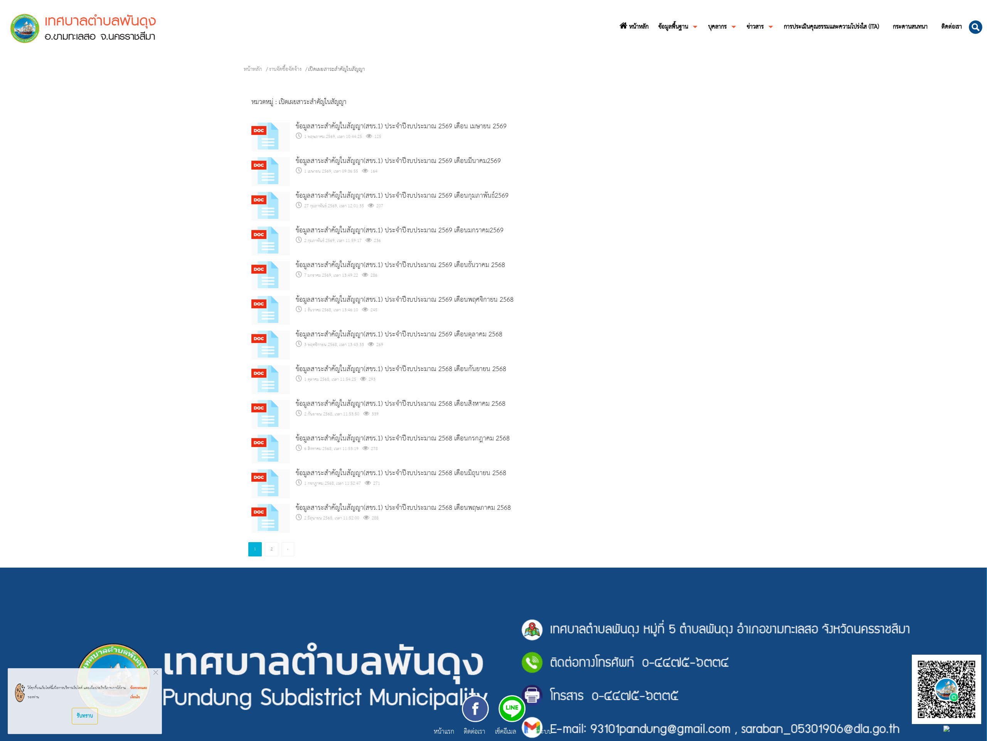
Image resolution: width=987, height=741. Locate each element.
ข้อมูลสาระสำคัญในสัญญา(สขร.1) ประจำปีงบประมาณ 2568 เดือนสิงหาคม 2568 (400, 404)
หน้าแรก (444, 732)
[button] (975, 27)
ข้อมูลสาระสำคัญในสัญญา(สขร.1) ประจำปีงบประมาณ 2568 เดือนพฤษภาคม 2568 (403, 508)
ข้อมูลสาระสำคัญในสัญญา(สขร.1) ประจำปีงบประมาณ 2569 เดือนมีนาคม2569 (398, 161)
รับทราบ (85, 716)
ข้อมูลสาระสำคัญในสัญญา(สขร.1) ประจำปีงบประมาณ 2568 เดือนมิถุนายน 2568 (401, 473)
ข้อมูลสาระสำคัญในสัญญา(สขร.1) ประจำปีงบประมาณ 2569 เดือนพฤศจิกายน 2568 (405, 300)
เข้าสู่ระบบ (539, 732)
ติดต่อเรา (474, 732)
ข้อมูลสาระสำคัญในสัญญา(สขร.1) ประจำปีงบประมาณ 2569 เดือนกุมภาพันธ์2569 (402, 196)
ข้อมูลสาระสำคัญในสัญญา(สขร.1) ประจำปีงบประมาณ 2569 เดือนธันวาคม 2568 (400, 265)
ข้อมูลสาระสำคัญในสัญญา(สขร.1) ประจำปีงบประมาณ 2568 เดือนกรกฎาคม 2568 (403, 439)
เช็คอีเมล (505, 732)
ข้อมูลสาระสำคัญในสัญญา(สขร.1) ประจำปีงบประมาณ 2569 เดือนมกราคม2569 (400, 231)
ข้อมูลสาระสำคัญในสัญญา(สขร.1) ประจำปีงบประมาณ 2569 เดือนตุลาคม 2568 (399, 335)
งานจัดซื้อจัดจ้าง (285, 69)
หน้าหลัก (253, 69)
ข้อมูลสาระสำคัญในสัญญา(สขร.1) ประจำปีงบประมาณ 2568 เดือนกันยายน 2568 (401, 369)
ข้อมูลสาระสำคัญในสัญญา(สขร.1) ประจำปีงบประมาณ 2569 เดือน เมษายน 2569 (401, 127)
